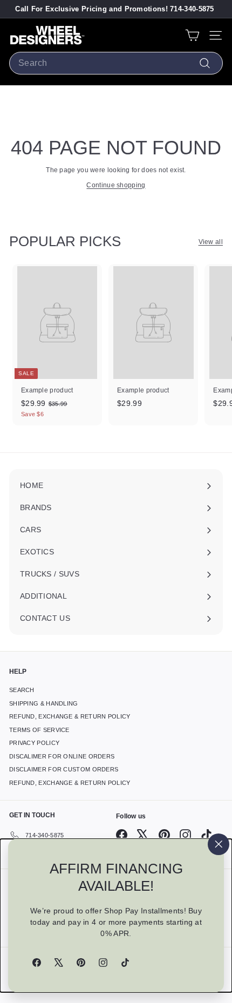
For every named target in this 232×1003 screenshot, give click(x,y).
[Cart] (192, 35)
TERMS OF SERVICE (39, 730)
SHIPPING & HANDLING (43, 703)
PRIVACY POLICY (34, 743)
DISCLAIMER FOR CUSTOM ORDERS (63, 769)
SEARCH (22, 690)
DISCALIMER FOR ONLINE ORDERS (61, 756)
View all (211, 242)
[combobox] (116, 63)
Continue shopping (115, 185)
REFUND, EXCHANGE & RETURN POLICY (70, 716)
